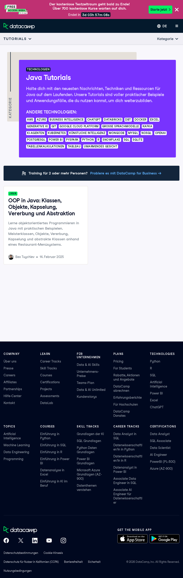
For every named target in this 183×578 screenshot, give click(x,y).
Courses (46, 375)
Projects (46, 389)
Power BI (156, 393)
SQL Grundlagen (89, 441)
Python (155, 361)
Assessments (49, 396)
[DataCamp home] (35, 530)
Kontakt (9, 403)
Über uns (10, 361)
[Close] (176, 10)
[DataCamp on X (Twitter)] (20, 541)
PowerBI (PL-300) (162, 461)
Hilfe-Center (12, 396)
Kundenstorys (87, 396)
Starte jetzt (158, 9)
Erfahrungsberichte (127, 397)
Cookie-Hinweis (53, 553)
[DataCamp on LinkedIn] (34, 541)
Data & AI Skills (88, 364)
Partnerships (13, 389)
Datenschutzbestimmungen (21, 553)
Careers (9, 375)
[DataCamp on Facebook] (6, 541)
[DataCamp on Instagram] (63, 541)
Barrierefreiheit (73, 561)
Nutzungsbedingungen (18, 570)
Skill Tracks (48, 368)
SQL (153, 375)
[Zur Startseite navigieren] (19, 26)
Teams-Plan (85, 383)
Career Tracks (50, 361)
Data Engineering (16, 452)
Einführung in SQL (53, 445)
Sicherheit (94, 561)
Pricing (118, 361)
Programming (13, 459)
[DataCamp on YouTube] (49, 541)
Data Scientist (160, 448)
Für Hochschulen (125, 404)
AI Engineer (158, 455)
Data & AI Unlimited (91, 390)
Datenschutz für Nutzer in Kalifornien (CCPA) (31, 561)
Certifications (50, 382)
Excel (154, 400)
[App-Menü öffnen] (176, 26)
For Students (122, 368)
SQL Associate (160, 441)
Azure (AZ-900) (161, 468)
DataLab (46, 403)
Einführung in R (51, 452)
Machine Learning (17, 445)
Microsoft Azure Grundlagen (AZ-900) (89, 474)
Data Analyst (160, 434)
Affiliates (10, 382)
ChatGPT (157, 407)
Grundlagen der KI (90, 434)
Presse (8, 368)
